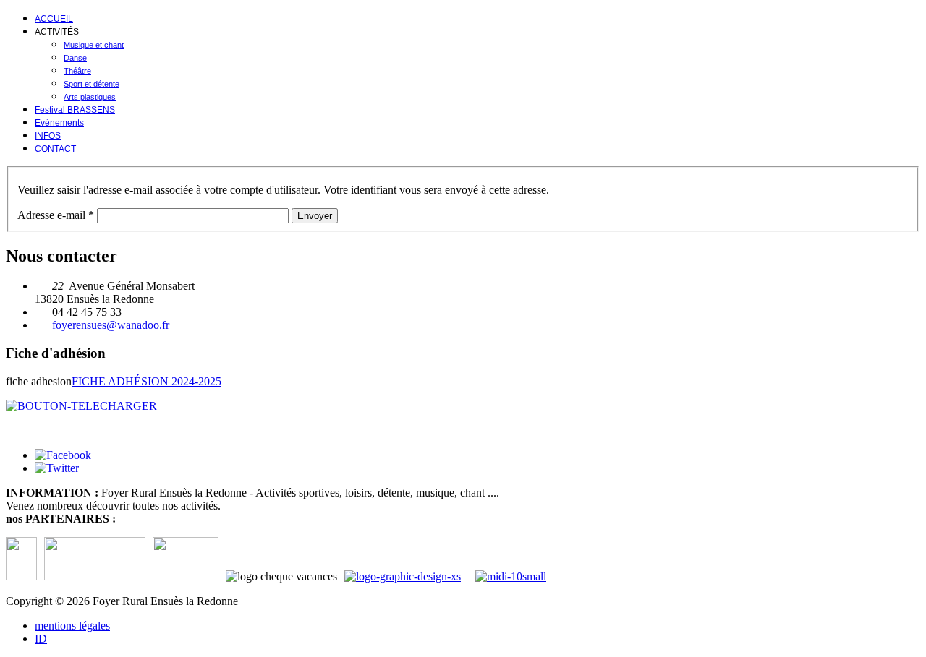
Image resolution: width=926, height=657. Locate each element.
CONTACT (55, 149)
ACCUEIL (54, 19)
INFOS (48, 136)
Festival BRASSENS (75, 110)
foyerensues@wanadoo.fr (110, 325)
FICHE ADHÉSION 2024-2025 (146, 381)
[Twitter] (57, 468)
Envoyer (314, 215)
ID (41, 638)
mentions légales (72, 625)
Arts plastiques (90, 97)
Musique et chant (94, 44)
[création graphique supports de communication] (409, 576)
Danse (75, 57)
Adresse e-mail (55, 215)
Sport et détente (91, 84)
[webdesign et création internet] (514, 576)
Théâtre (77, 70)
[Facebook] (63, 455)
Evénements (59, 123)
